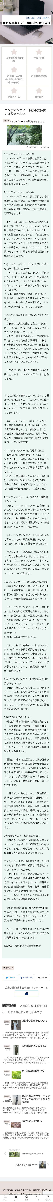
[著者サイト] (26, 993)
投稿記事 (9, 968)
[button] (47, 617)
